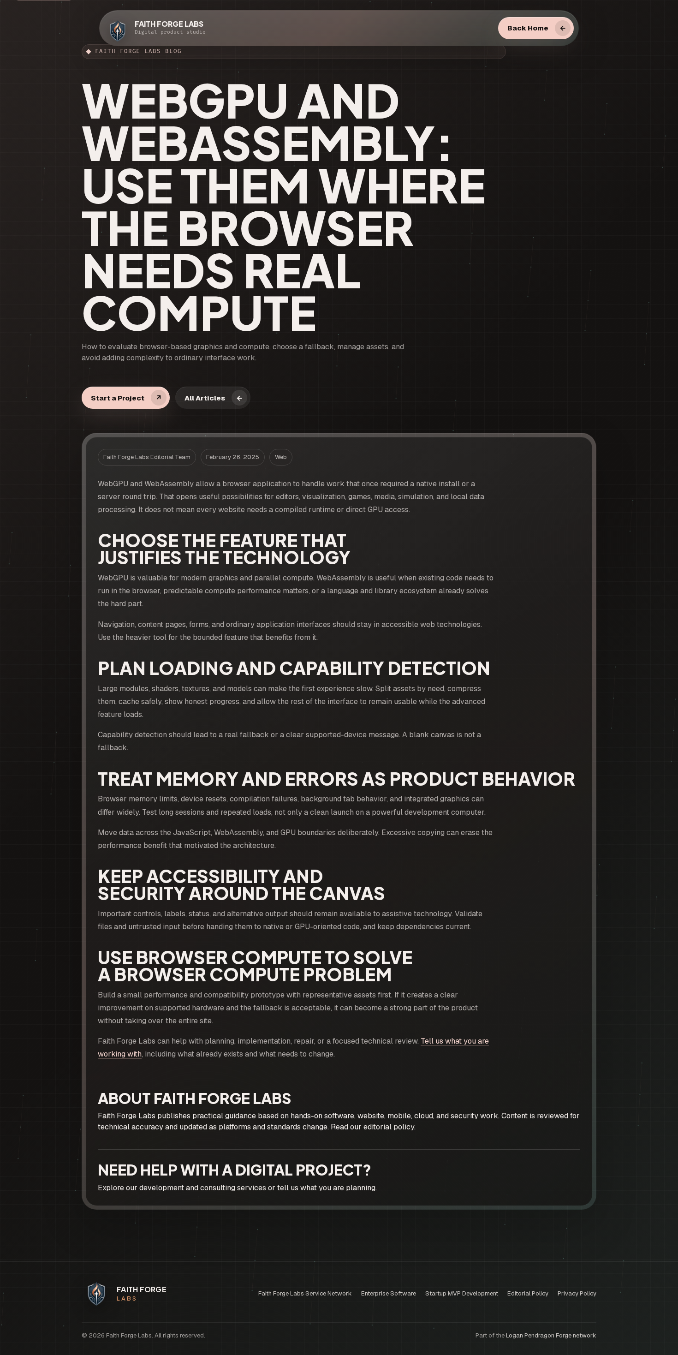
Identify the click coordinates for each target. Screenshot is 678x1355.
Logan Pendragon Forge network (551, 1335)
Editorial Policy (527, 1293)
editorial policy (388, 1127)
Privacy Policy (577, 1293)
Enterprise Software (388, 1293)
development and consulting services (202, 1188)
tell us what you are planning (326, 1188)
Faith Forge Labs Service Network (305, 1293)
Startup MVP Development (461, 1293)
